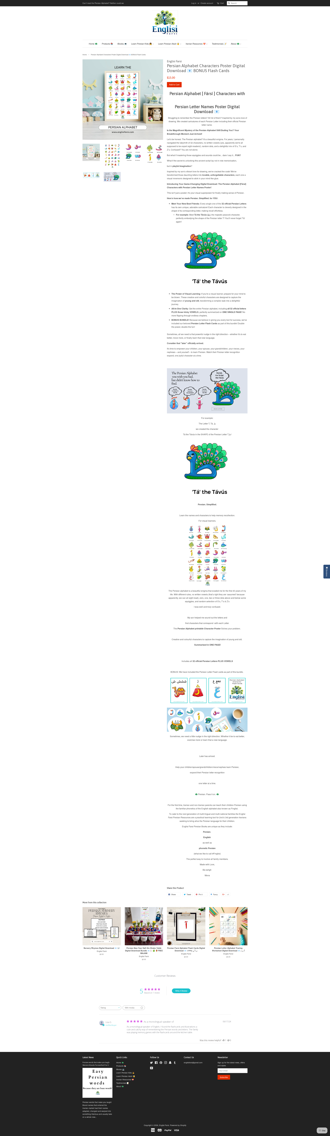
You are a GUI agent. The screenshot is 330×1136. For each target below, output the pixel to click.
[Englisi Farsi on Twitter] (151, 1063)
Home (84, 54)
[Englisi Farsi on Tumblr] (174, 1063)
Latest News (88, 1057)
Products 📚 (107, 43)
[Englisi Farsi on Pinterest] (160, 1063)
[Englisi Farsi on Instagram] (165, 1063)
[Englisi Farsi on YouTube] (151, 1068)
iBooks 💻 (122, 43)
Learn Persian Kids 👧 (141, 43)
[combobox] (110, 1007)
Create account (207, 3)
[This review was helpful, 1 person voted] (224, 1040)
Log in (193, 3)
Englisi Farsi (164, 1125)
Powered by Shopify (178, 1125)
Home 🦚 (93, 43)
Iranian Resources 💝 (196, 43)
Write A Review (181, 991)
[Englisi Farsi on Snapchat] (170, 1063)
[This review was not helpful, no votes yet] (228, 1040)
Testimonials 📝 (219, 43)
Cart (222, 3)
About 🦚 (235, 43)
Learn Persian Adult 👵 (169, 43)
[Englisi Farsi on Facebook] (156, 1063)
